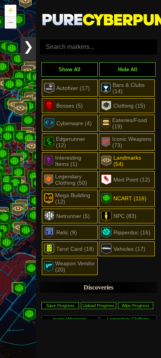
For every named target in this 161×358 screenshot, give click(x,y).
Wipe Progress (136, 305)
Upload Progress (98, 305)
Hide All (127, 69)
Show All (69, 69)
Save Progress (60, 305)
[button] (31, 146)
